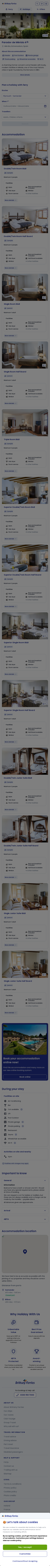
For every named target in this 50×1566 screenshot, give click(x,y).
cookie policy (15, 1540)
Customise (25, 1554)
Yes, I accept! (25, 1547)
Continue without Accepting (25, 1561)
